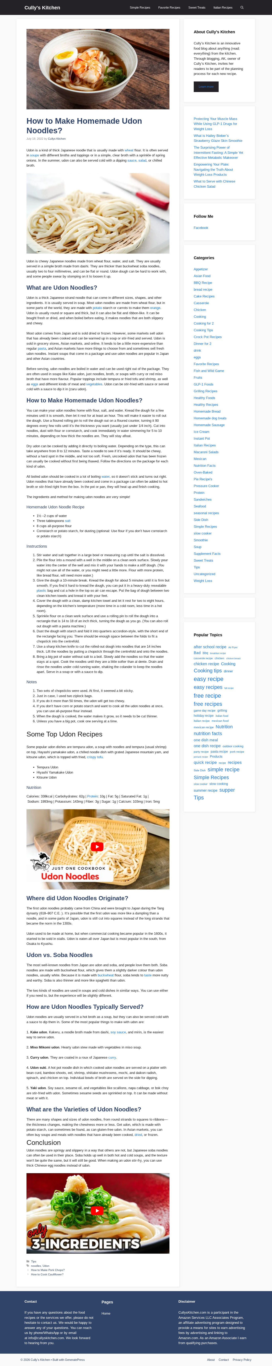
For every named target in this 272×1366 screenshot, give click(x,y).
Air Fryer (233, 647)
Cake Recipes (204, 296)
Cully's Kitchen (42, 7)
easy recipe (208, 679)
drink (197, 350)
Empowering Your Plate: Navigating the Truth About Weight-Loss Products (213, 170)
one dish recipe (207, 746)
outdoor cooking (233, 746)
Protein (92, 796)
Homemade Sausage (209, 425)
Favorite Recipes (169, 7)
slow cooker (203, 533)
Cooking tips (208, 671)
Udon (46, 1265)
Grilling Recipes (205, 391)
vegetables (94, 384)
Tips (33, 1261)
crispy (91, 757)
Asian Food (202, 276)
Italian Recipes (223, 7)
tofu (100, 757)
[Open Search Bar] (242, 7)
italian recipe (202, 720)
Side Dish (201, 520)
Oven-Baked (203, 472)
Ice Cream (201, 432)
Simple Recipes (140, 7)
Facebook (201, 228)
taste (148, 975)
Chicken (200, 310)
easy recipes (208, 687)
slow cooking (218, 783)
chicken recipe (206, 664)
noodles (36, 1265)
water (106, 477)
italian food (222, 715)
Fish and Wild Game (209, 371)
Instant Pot (202, 438)
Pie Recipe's (203, 479)
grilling (222, 710)
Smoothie (201, 540)
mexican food (220, 720)
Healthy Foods (204, 398)
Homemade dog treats (210, 418)
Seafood (200, 506)
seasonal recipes (206, 513)
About (211, 1359)
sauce (131, 160)
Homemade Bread (207, 411)
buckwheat (106, 975)
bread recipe (203, 289)
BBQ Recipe (203, 283)
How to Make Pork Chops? (48, 1270)
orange (155, 308)
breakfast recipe (218, 653)
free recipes (208, 704)
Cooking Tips (203, 330)
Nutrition (224, 726)
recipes (235, 762)
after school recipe (210, 647)
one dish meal (206, 740)
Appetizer (201, 269)
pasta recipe (219, 751)
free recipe (207, 695)
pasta (42, 348)
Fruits (198, 377)
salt (67, 521)
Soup (197, 547)
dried (138, 1135)
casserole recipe (203, 658)
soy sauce (118, 1032)
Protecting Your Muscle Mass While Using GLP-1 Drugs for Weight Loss (215, 124)
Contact (224, 1359)
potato (97, 308)
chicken (219, 658)
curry (112, 1057)
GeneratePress (75, 1359)
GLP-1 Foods (203, 384)
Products (216, 756)
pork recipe (237, 751)
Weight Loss (203, 581)
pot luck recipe (201, 757)
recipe (222, 762)
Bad (197, 652)
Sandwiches (203, 499)
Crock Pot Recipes (208, 337)
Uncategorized (204, 574)
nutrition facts (208, 733)
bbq (205, 653)
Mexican (200, 459)
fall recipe (229, 688)
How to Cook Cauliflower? (47, 1274)
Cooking (200, 317)
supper (227, 790)
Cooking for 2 (204, 323)
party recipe (201, 751)
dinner (228, 671)
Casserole (201, 303)
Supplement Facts (207, 554)
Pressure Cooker (206, 486)
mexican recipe (204, 727)
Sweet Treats (196, 7)
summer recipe (205, 790)
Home (106, 1313)
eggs (34, 384)
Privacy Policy (242, 1359)
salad (142, 160)
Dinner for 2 (202, 344)
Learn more (206, 86)
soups (34, 155)
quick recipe (205, 762)
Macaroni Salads (206, 452)
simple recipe (224, 770)
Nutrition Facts (205, 466)
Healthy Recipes (206, 405)
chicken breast (233, 658)
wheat (129, 150)
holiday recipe (204, 715)
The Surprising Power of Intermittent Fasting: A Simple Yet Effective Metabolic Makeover (218, 153)
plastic (41, 590)
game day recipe (204, 710)
